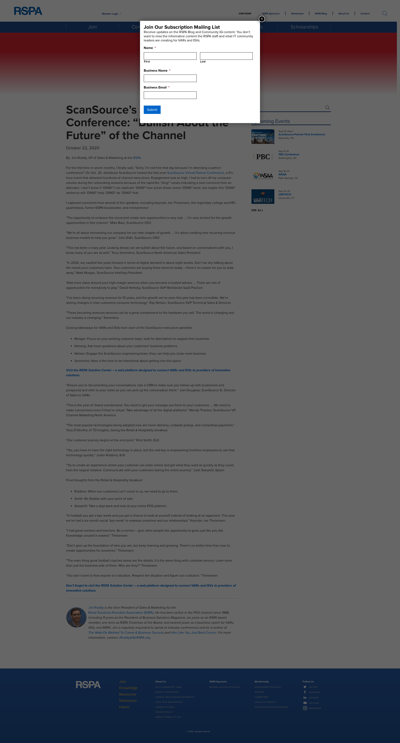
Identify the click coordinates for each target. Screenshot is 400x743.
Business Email (157, 87)
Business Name (157, 71)
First (147, 61)
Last (203, 61)
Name (150, 48)
